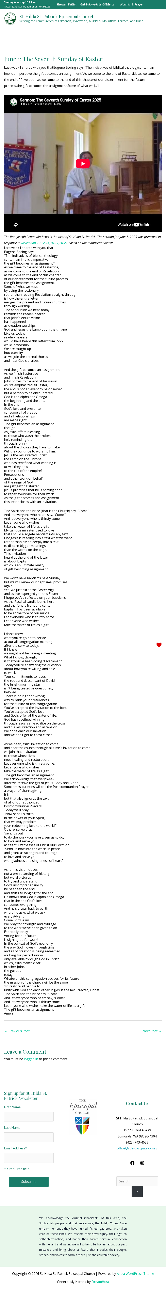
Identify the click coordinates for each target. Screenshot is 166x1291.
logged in (31, 1059)
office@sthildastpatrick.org (137, 1148)
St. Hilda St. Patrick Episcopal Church (57, 16)
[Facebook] (132, 1164)
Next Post (152, 1031)
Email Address (15, 1148)
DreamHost (100, 1281)
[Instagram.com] (142, 1164)
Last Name (12, 1127)
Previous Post (17, 1031)
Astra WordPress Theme (135, 1273)
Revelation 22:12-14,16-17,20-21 (44, 243)
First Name (12, 1107)
